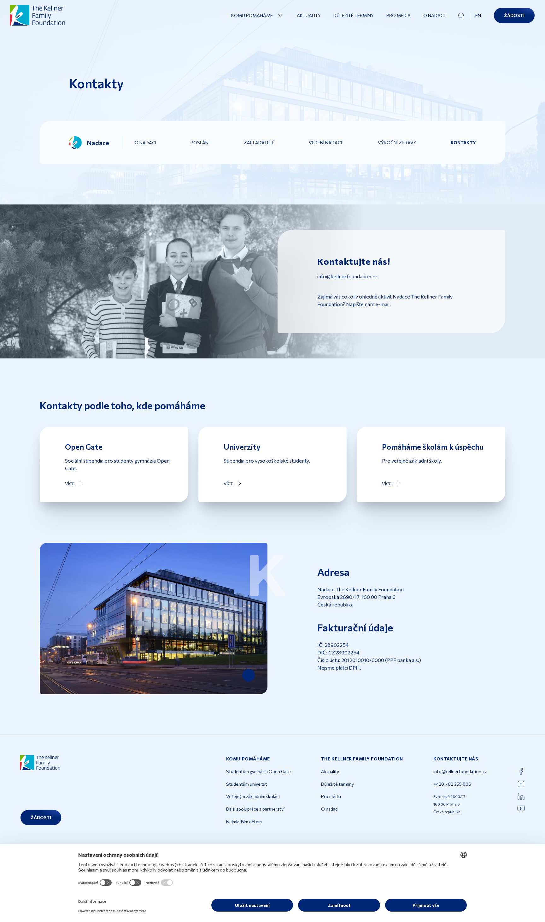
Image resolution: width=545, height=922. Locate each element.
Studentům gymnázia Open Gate (258, 771)
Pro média (398, 15)
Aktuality (309, 15)
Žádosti (514, 15)
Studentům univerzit (246, 784)
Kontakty (463, 142)
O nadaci (434, 15)
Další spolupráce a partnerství (255, 809)
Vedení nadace (326, 142)
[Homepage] (38, 15)
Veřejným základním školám (253, 796)
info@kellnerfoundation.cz (460, 771)
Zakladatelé (259, 142)
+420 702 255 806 (452, 784)
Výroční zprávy (397, 142)
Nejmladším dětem (244, 821)
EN (478, 15)
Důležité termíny (353, 15)
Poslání (199, 142)
